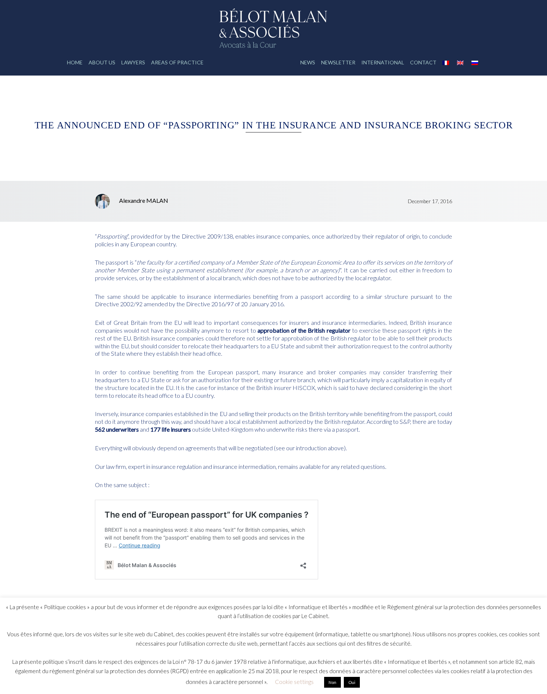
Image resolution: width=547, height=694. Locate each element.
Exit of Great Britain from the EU (139, 322)
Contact (423, 62)
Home (75, 62)
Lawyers (133, 62)
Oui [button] (351, 682)
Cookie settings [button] (294, 681)
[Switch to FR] (446, 62)
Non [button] (332, 682)
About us (102, 62)
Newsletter (338, 62)
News (307, 62)
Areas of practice (177, 62)
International (382, 62)
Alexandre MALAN (143, 200)
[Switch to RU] (475, 62)
